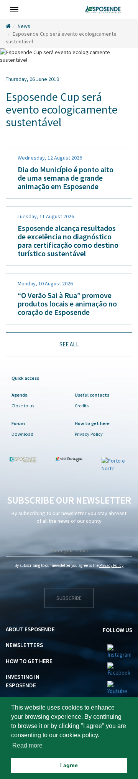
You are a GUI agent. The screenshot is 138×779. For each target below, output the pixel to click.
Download (22, 434)
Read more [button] (27, 745)
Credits (82, 405)
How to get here (29, 661)
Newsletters (24, 645)
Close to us (23, 405)
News (24, 26)
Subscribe (69, 598)
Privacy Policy (89, 434)
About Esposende (30, 629)
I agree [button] (69, 765)
